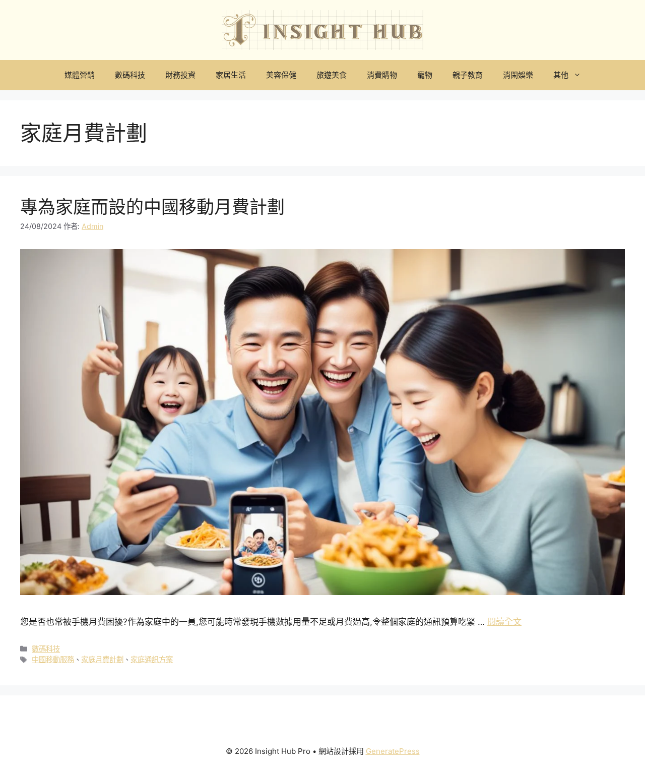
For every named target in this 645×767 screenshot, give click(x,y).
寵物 (424, 75)
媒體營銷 (79, 75)
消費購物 (382, 75)
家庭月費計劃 (102, 659)
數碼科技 (130, 75)
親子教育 (468, 75)
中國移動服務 (53, 659)
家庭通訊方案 (152, 659)
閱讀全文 (504, 622)
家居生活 (231, 75)
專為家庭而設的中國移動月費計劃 (152, 206)
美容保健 (281, 75)
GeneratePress (393, 751)
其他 (560, 75)
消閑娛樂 (518, 75)
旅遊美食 (331, 75)
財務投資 (180, 75)
